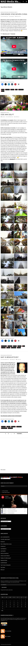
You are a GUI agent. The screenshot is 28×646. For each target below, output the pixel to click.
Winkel (19, 347)
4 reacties (18, 16)
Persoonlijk (3, 355)
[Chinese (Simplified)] (3, 477)
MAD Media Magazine (11, 1)
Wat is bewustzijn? (9, 357)
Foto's (7, 112)
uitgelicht (14, 347)
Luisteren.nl (3, 546)
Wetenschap (9, 355)
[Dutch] (4, 477)
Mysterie (7, 89)
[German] (8, 477)
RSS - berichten (8, 631)
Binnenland (3, 112)
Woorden (10, 428)
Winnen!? (3, 569)
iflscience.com (6, 33)
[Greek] (9, 477)
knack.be (13, 33)
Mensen (8, 426)
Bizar (2, 12)
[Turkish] (21, 477)
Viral (3, 91)
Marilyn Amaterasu (4, 553)
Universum (21, 89)
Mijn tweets (3, 469)
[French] (7, 477)
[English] (6, 477)
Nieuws (12, 89)
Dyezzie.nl (3, 541)
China (3, 89)
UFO (16, 89)
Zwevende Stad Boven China (14, 14)
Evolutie (3, 426)
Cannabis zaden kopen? (5, 539)
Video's (15, 12)
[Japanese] (14, 477)
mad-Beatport (3, 548)
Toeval (8, 347)
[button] (7, 167)
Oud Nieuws (11, 12)
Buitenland (5, 12)
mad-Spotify (3, 551)
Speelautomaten (4, 560)
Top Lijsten (3, 567)
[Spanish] (20, 477)
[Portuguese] (17, 477)
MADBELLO (12, 16)
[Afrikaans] (1, 477)
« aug (2, 610)
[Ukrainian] (22, 477)
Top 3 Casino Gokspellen (6, 565)
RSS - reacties (7, 636)
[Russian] (18, 477)
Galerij (3, 116)
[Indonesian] (11, 477)
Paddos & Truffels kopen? (6, 558)
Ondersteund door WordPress (6, 644)
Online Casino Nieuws (5, 555)
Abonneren (4, 587)
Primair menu (26, 1)
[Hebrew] (10, 477)
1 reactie (19, 359)
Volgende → (20, 433)
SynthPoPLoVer (4, 562)
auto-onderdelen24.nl (5, 536)
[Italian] (13, 477)
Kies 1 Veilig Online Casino (6, 544)
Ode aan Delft (7, 115)
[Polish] (16, 477)
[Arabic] (2, 477)
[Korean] (15, 477)
